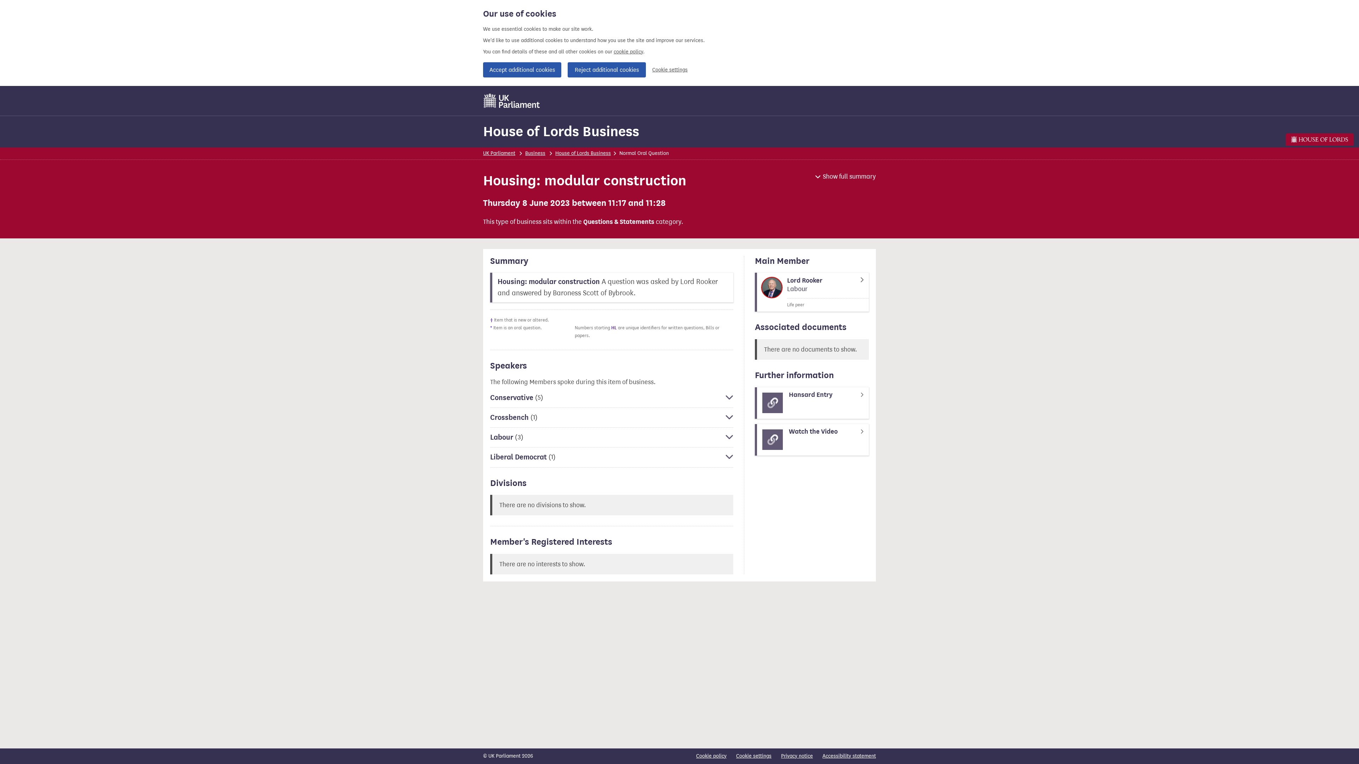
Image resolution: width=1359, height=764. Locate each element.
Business (535, 153)
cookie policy (628, 52)
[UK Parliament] (512, 101)
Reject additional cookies (607, 69)
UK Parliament (499, 153)
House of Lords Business (561, 131)
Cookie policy (711, 756)
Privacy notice (797, 756)
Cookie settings (670, 70)
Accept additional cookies (522, 69)
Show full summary (849, 176)
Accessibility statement (849, 756)
